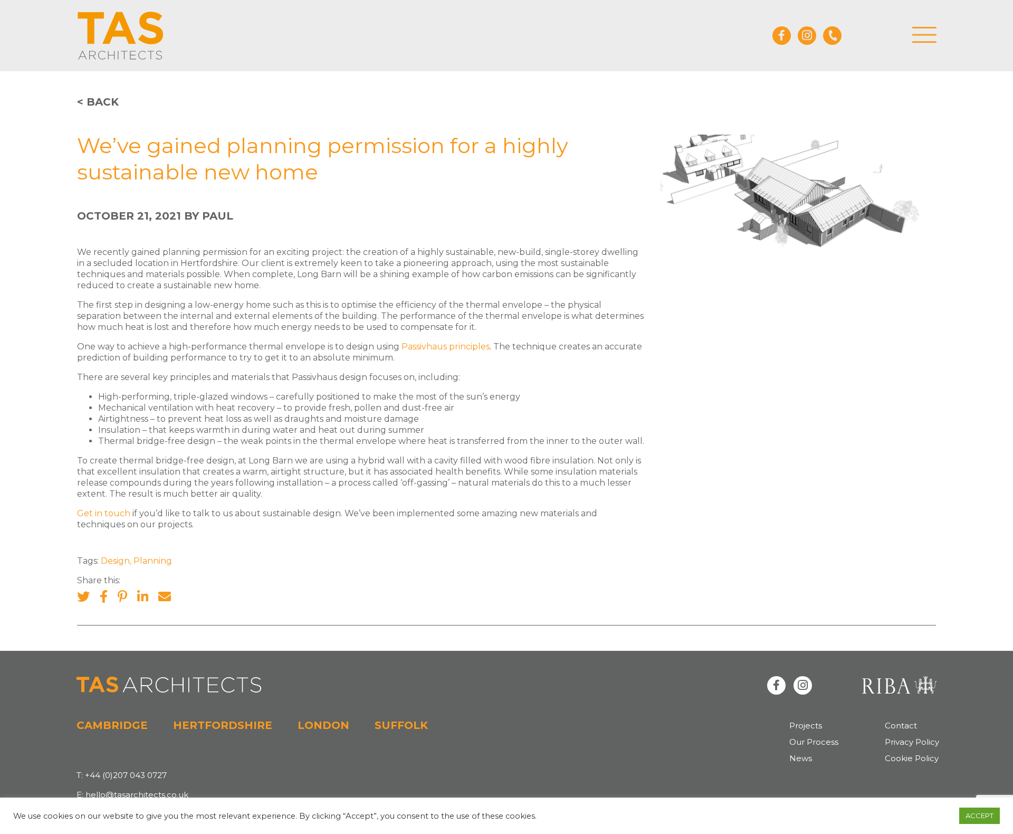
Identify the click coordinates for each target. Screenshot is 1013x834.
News (800, 758)
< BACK (98, 102)
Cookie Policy (912, 758)
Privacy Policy (912, 742)
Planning (152, 561)
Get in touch (103, 513)
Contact (901, 726)
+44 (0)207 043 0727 (126, 775)
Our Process (813, 742)
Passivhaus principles (444, 347)
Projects (805, 726)
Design (115, 561)
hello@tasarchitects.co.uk (136, 795)
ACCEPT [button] (979, 815)
